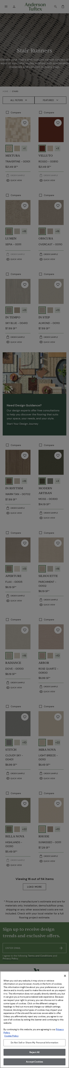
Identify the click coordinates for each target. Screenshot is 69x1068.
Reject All (34, 1052)
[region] (34, 1019)
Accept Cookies (34, 1061)
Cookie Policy (11, 1036)
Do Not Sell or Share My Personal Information (34, 1042)
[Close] (65, 975)
